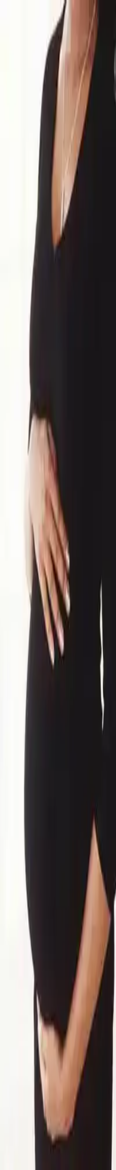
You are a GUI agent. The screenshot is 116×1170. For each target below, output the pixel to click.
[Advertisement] (58, 400)
